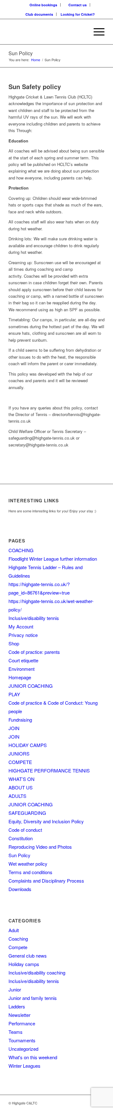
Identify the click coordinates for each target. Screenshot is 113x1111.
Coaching (18, 938)
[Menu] (96, 31)
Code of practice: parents (34, 652)
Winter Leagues (24, 1065)
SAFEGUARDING (27, 812)
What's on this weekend (32, 1057)
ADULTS (17, 796)
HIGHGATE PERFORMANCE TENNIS (49, 770)
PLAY (14, 694)
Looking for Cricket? (78, 14)
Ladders (16, 1006)
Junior (14, 989)
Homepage (19, 677)
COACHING (21, 550)
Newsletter (19, 1015)
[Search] (81, 31)
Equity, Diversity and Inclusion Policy (46, 821)
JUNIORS (19, 753)
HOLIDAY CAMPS (27, 745)
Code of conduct (25, 829)
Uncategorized (23, 1048)
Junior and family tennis (32, 998)
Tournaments (21, 1040)
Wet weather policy (27, 863)
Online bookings (43, 5)
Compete (17, 947)
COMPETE (20, 762)
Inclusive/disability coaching (36, 972)
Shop (13, 643)
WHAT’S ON (21, 779)
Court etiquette (23, 660)
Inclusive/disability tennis (33, 618)
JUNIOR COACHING (30, 685)
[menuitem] (43, 5)
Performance (21, 1023)
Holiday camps (23, 964)
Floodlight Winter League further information (52, 558)
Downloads (19, 889)
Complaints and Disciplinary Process (46, 880)
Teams (15, 1031)
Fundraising (20, 719)
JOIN (13, 728)
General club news (27, 955)
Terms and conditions (30, 872)
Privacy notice (23, 635)
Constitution (20, 838)
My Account (20, 626)
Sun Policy (20, 53)
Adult (13, 930)
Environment (21, 668)
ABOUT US (20, 787)
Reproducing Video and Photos (40, 846)
